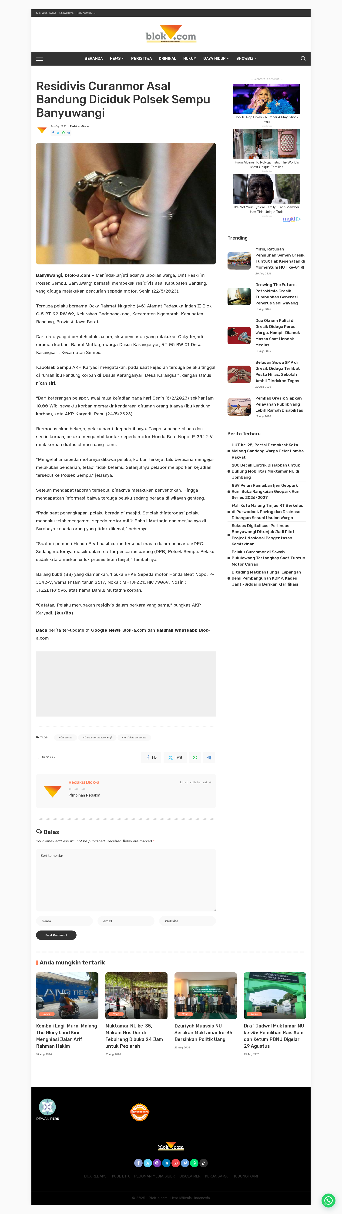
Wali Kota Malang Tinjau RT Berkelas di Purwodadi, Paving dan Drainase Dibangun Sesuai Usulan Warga (267, 511)
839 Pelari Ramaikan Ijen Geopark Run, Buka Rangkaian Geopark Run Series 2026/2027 (265, 491)
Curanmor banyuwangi (98, 737)
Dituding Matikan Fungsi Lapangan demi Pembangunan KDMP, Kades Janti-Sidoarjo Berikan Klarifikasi (266, 578)
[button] (328, 1200)
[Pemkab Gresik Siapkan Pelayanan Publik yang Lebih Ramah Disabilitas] (239, 407)
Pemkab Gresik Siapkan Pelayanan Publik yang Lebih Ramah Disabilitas (279, 404)
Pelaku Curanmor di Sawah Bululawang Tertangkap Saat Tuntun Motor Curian (268, 558)
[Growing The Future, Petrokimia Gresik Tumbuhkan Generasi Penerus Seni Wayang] (239, 296)
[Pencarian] (303, 59)
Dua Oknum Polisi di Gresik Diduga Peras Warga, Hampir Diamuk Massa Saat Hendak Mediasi (277, 332)
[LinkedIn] (166, 1163)
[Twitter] (58, 133)
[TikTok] (203, 1163)
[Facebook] (53, 133)
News (47, 1014)
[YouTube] (175, 1163)
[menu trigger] (42, 59)
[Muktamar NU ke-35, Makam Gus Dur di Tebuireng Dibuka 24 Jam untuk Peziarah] (136, 995)
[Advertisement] (126, 684)
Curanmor (66, 737)
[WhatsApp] (63, 133)
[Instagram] (157, 1163)
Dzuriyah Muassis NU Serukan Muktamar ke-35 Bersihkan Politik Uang (203, 1032)
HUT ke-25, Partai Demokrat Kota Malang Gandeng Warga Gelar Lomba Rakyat (268, 451)
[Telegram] (68, 133)
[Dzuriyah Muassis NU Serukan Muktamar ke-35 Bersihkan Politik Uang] (205, 995)
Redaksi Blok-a (80, 126)
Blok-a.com (118, 630)
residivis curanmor (135, 737)
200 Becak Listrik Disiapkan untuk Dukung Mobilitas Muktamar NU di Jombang (266, 471)
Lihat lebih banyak (194, 782)
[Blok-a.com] (171, 34)
